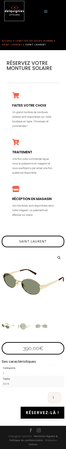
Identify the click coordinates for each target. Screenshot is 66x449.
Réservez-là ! (42, 412)
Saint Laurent (12, 44)
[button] (59, 258)
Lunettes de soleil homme (34, 40)
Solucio (33, 444)
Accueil (7, 40)
